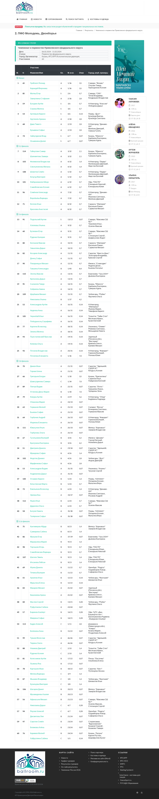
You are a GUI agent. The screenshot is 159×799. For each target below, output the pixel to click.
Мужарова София (38, 453)
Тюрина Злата (36, 643)
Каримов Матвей (37, 733)
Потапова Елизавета (39, 356)
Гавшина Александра (39, 268)
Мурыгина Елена (37, 583)
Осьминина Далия (38, 141)
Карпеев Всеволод (38, 326)
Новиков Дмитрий (38, 648)
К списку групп (28, 43)
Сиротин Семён (37, 721)
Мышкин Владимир (38, 679)
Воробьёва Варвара (39, 198)
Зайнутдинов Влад (38, 136)
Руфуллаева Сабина (39, 607)
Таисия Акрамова (134, 100)
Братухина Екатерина (39, 443)
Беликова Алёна (37, 727)
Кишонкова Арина (38, 595)
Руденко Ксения (37, 653)
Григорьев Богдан (37, 376)
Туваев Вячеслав (37, 638)
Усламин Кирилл (37, 479)
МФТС (122, 764)
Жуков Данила (36, 567)
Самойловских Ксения (39, 187)
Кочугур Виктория (37, 177)
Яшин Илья (35, 501)
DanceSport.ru (125, 780)
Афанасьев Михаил (38, 699)
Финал (21, 78)
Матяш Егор (35, 93)
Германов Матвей (38, 407)
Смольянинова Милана (40, 167)
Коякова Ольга (36, 344)
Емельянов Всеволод (39, 489)
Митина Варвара (37, 674)
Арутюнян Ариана (38, 119)
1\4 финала (23, 214)
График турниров (68, 761)
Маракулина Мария (38, 542)
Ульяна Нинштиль (134, 176)
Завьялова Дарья (37, 248)
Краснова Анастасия (39, 209)
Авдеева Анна (36, 310)
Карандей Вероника (38, 88)
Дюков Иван (35, 366)
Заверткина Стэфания (39, 98)
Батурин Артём (36, 103)
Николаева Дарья (37, 705)
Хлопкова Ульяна (37, 225)
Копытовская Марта (38, 484)
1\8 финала (23, 361)
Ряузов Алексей (37, 711)
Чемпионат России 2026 (70, 770)
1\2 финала (23, 146)
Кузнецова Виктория (39, 684)
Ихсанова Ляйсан (37, 562)
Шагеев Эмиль (36, 557)
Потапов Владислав (38, 351)
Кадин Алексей (36, 624)
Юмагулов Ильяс (37, 427)
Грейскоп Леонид (37, 83)
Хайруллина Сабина (39, 738)
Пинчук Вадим (36, 386)
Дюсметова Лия (37, 716)
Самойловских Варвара (40, 552)
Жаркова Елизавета (38, 422)
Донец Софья (36, 258)
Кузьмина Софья (37, 130)
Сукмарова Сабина (38, 531)
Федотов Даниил (37, 458)
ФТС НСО (124, 761)
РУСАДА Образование (129, 783)
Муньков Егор (36, 537)
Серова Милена (37, 109)
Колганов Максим (37, 243)
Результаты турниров (69, 764)
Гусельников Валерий (39, 438)
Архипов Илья (36, 578)
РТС (121, 767)
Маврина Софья (37, 618)
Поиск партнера (97, 752)
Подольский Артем (38, 219)
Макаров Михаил (37, 588)
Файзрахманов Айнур (39, 182)
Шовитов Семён (37, 172)
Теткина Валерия (37, 572)
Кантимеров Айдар (38, 526)
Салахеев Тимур (37, 284)
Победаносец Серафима (41, 321)
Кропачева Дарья (37, 279)
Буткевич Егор (36, 231)
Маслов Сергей (36, 602)
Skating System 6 (126, 770)
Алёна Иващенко (134, 126)
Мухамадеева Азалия (39, 694)
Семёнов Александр (39, 192)
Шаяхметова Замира (39, 156)
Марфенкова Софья (39, 463)
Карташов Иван (37, 669)
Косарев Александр (38, 253)
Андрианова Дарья (38, 474)
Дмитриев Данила (38, 448)
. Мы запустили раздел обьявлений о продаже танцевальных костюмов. (64, 26)
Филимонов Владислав (40, 161)
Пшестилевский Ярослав (41, 337)
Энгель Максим (36, 274)
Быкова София (36, 412)
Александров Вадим (39, 468)
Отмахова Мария (37, 402)
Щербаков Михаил (38, 294)
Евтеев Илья (35, 204)
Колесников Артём (38, 658)
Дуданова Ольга (37, 506)
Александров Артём (38, 304)
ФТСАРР (123, 758)
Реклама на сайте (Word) (100, 758)
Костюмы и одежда (98, 755)
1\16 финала (24, 521)
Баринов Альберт (37, 612)
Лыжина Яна (35, 663)
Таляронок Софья (38, 516)
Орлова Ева (35, 495)
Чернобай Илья (37, 316)
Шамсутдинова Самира (40, 381)
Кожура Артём (36, 397)
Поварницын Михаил (39, 263)
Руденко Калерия (37, 237)
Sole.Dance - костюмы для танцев (130, 776)
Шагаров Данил (37, 689)
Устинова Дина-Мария (39, 392)
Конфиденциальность (99, 761)
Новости (64, 758)
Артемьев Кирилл (37, 114)
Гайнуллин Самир (38, 151)
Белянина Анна (36, 631)
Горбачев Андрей (37, 417)
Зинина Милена (37, 331)
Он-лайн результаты (69, 767)
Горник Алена (36, 371)
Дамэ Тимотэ (35, 124)
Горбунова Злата (37, 433)
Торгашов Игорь (37, 547)
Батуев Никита (36, 511)
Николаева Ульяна (38, 299)
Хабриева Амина (37, 289)
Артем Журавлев (134, 151)
